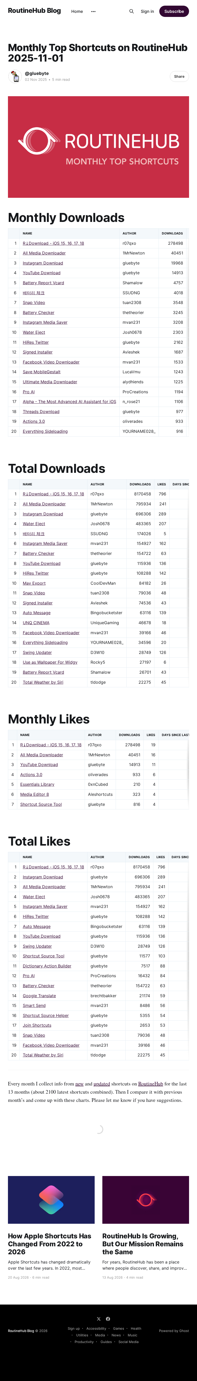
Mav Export (34, 583)
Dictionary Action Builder (47, 965)
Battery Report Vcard (43, 282)
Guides (106, 1342)
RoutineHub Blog (34, 10)
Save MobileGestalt (42, 371)
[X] (99, 1319)
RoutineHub (150, 1083)
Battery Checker (38, 312)
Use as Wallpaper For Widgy (50, 662)
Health (136, 1328)
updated (102, 1083)
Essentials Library (37, 784)
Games (118, 1328)
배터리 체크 (34, 292)
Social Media (129, 1342)
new (79, 1083)
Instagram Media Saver (45, 322)
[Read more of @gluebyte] (15, 76)
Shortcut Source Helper (46, 1015)
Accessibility (96, 1328)
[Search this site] (131, 11)
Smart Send (34, 1005)
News (116, 1335)
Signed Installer (38, 352)
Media (100, 1335)
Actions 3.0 (34, 421)
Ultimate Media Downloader (50, 381)
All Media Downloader (44, 253)
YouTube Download (42, 272)
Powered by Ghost (174, 1331)
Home (77, 11)
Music (132, 1335)
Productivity (84, 1342)
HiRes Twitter (36, 342)
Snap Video (34, 302)
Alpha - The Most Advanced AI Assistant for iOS (69, 401)
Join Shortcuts (37, 1025)
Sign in (147, 11)
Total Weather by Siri (43, 682)
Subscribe (174, 11)
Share (179, 76)
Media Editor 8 (34, 794)
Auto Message (37, 612)
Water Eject (34, 332)
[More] (93, 11)
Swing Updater (37, 652)
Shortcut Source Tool (41, 804)
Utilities (82, 1335)
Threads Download (41, 411)
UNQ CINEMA (36, 622)
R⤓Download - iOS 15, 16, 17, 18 (53, 243)
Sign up (74, 1328)
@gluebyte (37, 73)
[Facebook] (108, 1319)
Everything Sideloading (45, 431)
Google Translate (39, 995)
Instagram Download (43, 263)
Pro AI (29, 391)
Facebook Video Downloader (51, 362)
